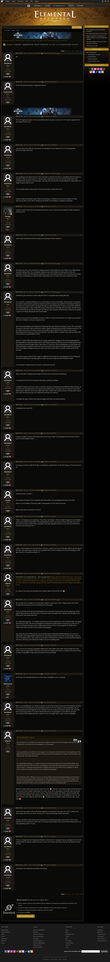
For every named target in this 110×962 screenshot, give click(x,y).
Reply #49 (19, 836)
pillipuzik (8, 583)
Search (13, 30)
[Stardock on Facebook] (92, 69)
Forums (67, 947)
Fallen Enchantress (49, 40)
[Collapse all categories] (107, 52)
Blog (31, 1)
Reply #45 (19, 674)
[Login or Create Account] (102, 1)
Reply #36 (19, 405)
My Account (100, 932)
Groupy (3, 943)
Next (78, 51)
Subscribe (104, 951)
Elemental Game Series (33, 40)
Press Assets (68, 940)
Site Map (65, 959)
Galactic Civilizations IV (38, 934)
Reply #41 (19, 545)
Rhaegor (8, 216)
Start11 (2, 934)
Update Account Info (102, 940)
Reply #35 (19, 370)
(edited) (58, 53)
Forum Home (7, 30)
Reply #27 (19, 82)
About (67, 930)
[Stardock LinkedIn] (99, 71)
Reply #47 (19, 731)
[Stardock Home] (2, 1)
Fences (3, 936)
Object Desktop (4, 930)
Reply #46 (19, 702)
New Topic (77, 27)
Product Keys (100, 936)
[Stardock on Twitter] (89, 69)
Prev (69, 51)
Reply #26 (19, 53)
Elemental (35, 932)
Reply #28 (19, 116)
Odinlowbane (8, 684)
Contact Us (68, 945)
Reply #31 (19, 206)
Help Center (100, 930)
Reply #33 (19, 263)
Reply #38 (19, 462)
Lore (47, 6)
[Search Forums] (108, 1)
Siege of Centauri (37, 945)
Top (81, 53)
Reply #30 (19, 173)
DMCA (60, 959)
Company (69, 927)
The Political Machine (38, 940)
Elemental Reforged (15, 40)
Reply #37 (19, 433)
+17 (8, 73)
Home (4, 40)
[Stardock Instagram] (101, 69)
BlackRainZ (7, 63)
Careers (67, 936)
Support (37, 1)
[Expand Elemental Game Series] (87, 61)
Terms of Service (54, 959)
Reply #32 (19, 235)
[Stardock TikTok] (96, 71)
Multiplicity (3, 940)
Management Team (70, 934)
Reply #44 (19, 645)
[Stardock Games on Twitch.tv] (98, 69)
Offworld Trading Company (39, 943)
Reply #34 (19, 292)
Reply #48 (19, 808)
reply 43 (31, 737)
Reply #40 (19, 516)
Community (20, 1)
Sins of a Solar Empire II (38, 936)
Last (81, 51)
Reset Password (101, 938)
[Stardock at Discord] (93, 71)
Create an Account (101, 934)
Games (13, 1)
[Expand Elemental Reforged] (85, 52)
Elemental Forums (49, 53)
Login (18, 30)
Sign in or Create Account (25, 916)
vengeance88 (7, 92)
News (26, 1)
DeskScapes (4, 938)
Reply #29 (19, 145)
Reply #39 (19, 490)
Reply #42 (19, 573)
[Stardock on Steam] (103, 69)
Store (80, 6)
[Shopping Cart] (105, 1)
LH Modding (62, 40)
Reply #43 (19, 599)
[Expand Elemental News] (87, 56)
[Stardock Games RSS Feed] (102, 71)
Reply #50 (19, 865)
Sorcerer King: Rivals (37, 947)
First (66, 51)
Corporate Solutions (5, 932)
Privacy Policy (46, 959)
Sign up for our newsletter (72, 951)
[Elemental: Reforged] (55, 16)
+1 (7, 694)
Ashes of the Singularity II (38, 930)
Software (7, 1)
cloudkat (8, 500)
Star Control (36, 938)
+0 (7, 102)
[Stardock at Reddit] (90, 71)
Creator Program (69, 943)
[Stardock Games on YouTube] (95, 69)
